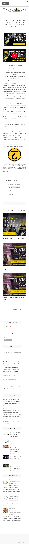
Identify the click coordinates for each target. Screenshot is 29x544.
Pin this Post (15, 190)
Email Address (7, 327)
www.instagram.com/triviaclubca (15, 128)
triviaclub (21, 146)
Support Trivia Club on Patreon (8, 163)
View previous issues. (9, 337)
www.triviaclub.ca (21, 124)
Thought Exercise (7, 408)
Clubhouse (14, 194)
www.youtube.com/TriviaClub (14, 135)
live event (19, 194)
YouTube (10, 167)
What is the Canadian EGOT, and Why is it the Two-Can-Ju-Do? (15, 434)
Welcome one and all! (15, 441)
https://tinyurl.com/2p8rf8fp (14, 144)
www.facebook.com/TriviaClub (14, 131)
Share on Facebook (15, 184)
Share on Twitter (15, 187)
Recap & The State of (8, 399)
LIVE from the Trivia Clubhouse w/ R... (13, 239)
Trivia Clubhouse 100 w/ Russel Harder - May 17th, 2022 (15, 458)
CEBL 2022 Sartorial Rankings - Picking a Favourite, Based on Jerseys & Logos (14, 448)
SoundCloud (10, 168)
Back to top (21, 542)
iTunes (15, 168)
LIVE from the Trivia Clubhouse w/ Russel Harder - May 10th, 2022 (15, 466)
